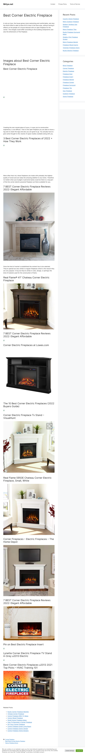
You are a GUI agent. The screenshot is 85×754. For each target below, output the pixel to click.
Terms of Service (75, 4)
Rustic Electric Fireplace (71, 50)
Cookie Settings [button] (70, 750)
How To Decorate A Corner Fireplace (20, 722)
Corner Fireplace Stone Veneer (18, 728)
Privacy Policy (62, 4)
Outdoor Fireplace (69, 94)
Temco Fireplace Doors (11, 743)
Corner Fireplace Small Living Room (19, 726)
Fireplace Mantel (68, 79)
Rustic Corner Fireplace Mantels (18, 712)
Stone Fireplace (68, 96)
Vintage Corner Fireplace (16, 714)
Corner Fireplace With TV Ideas (18, 716)
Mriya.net (8, 4)
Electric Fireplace (68, 71)
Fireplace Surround (69, 85)
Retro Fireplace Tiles (69, 29)
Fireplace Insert (68, 77)
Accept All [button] (79, 750)
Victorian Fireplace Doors (71, 48)
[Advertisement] (29, 46)
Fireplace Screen (68, 82)
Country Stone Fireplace (71, 19)
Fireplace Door (67, 74)
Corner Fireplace (9, 739)
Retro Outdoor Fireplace (71, 22)
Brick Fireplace (68, 65)
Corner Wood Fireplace (15, 718)
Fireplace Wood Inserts (70, 45)
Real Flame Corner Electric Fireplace (15, 741)
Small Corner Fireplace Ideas (17, 720)
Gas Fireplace (67, 91)
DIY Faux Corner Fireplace (16, 724)
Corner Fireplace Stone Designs (18, 731)
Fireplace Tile (67, 88)
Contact (53, 4)
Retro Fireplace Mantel (70, 42)
